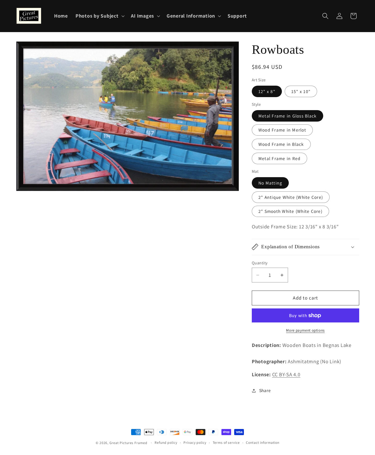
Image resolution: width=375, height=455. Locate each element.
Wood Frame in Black (281, 144)
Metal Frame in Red (279, 158)
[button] (99, 16)
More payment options (305, 330)
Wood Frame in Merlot (282, 130)
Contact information (262, 442)
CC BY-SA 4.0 (286, 374)
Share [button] (265, 390)
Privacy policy (194, 442)
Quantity (260, 263)
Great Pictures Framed (128, 442)
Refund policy (166, 442)
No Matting (270, 183)
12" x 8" (266, 91)
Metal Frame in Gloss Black (287, 116)
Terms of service (226, 442)
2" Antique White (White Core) (290, 197)
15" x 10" (300, 91)
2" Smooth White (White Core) (290, 211)
